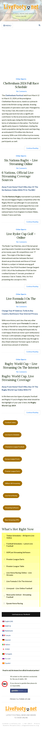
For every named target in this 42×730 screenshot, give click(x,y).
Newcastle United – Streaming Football (18, 596)
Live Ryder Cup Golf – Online (21, 235)
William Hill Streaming (12, 483)
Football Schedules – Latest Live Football (19, 545)
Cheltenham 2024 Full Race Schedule (21, 85)
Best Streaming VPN (12, 520)
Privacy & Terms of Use (20, 699)
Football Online (10, 422)
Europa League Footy (12, 459)
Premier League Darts (12, 471)
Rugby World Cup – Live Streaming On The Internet (21, 365)
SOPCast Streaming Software (18, 552)
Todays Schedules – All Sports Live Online (20, 537)
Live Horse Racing (11, 496)
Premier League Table (15, 566)
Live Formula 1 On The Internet (21, 300)
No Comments (21, 91)
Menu (8, 25)
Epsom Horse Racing (14, 603)
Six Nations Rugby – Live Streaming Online (21, 162)
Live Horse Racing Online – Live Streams (19, 574)
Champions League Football (14, 447)
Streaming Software (12, 508)
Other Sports (21, 79)
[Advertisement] (21, 52)
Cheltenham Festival (14, 95)
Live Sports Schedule (12, 435)
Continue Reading (32, 148)
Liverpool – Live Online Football (19, 588)
